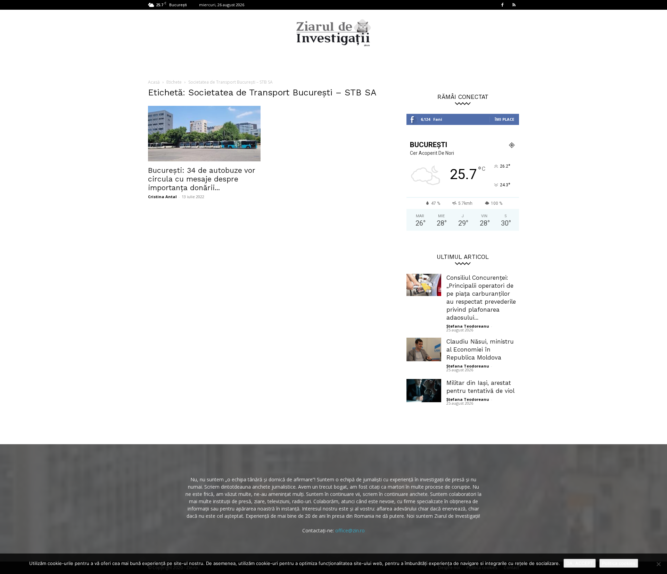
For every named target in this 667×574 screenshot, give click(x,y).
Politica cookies (618, 563)
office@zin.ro (350, 530)
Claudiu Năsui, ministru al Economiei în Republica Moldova (480, 349)
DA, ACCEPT (579, 563)
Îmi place (504, 119)
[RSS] (514, 5)
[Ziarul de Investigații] (333, 33)
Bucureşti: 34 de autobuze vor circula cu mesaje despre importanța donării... (201, 179)
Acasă (154, 82)
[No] (658, 563)
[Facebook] (502, 5)
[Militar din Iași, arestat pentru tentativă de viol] (423, 390)
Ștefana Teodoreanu (467, 326)
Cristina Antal (162, 196)
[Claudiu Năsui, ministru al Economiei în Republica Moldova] (423, 349)
